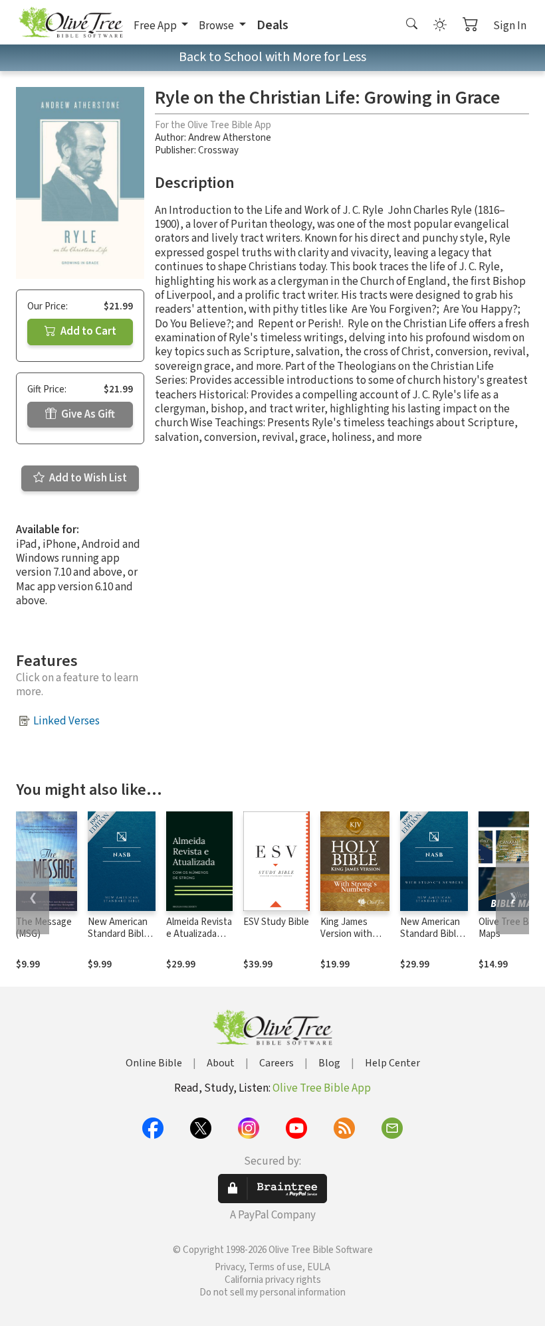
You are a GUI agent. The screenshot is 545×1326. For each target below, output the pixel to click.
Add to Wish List (87, 478)
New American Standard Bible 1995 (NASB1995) (118, 941)
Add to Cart (87, 331)
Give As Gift (87, 414)
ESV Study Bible (276, 922)
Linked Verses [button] (66, 721)
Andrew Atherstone (229, 138)
